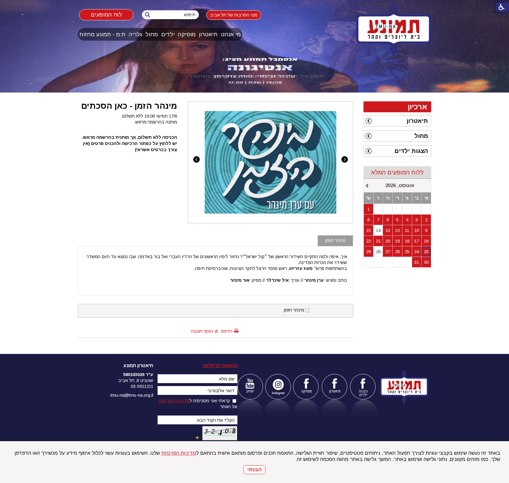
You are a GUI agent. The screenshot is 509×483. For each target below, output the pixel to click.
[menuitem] (230, 34)
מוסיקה (187, 34)
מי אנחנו (231, 34)
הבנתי (254, 469)
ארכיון (417, 107)
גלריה (135, 34)
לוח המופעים (106, 14)
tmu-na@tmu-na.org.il (131, 395)
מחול (152, 34)
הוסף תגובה (202, 331)
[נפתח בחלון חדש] (250, 387)
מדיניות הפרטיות (178, 453)
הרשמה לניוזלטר (219, 365)
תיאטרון (208, 34)
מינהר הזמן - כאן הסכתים (129, 106)
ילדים (168, 34)
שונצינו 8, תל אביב (135, 380)
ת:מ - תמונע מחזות (102, 34)
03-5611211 (142, 386)
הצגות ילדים (411, 151)
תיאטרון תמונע (138, 365)
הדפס (226, 331)
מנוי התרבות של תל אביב (233, 14)
